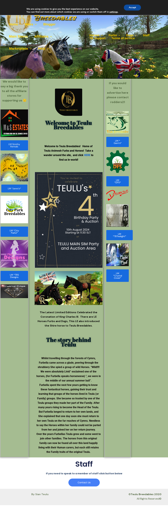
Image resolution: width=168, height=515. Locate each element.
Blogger (49, 24)
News (29, 24)
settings (113, 12)
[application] (35, 24)
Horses (94, 35)
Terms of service (123, 38)
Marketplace (18, 48)
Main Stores (18, 36)
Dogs (130, 35)
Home (13, 24)
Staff (146, 35)
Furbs (113, 35)
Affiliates (41, 36)
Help (41, 48)
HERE (87, 155)
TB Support (97, 38)
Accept (132, 7)
